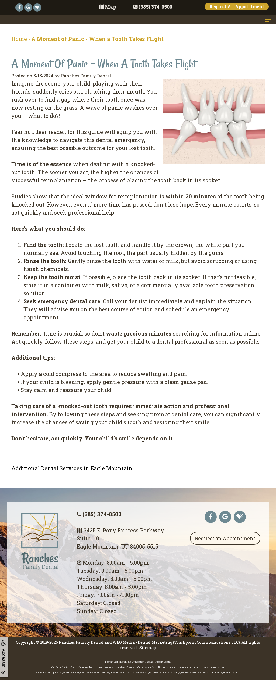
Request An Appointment (236, 6)
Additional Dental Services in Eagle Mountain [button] (71, 468)
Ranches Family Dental (81, 642)
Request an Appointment (225, 538)
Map (110, 6)
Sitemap (147, 647)
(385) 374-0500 (102, 514)
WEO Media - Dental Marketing (142, 642)
